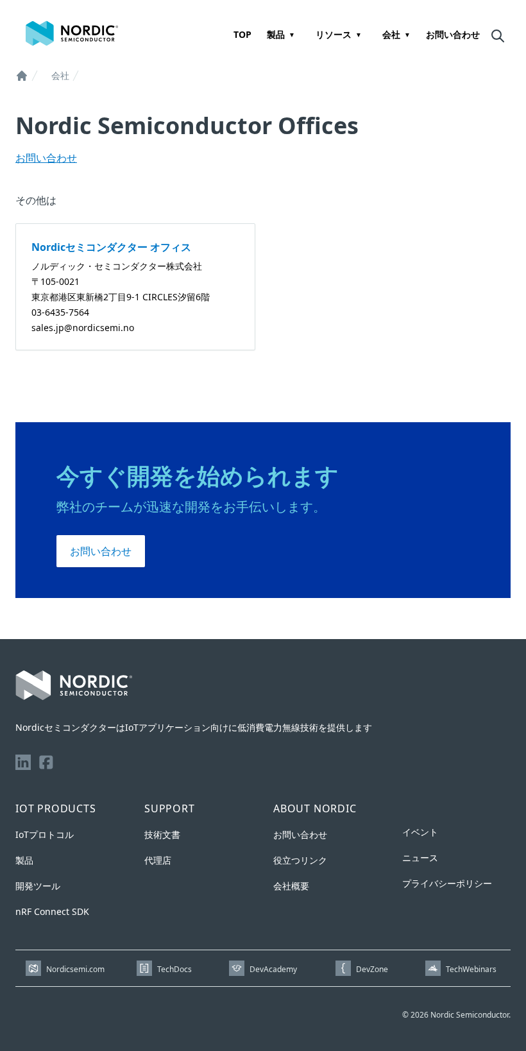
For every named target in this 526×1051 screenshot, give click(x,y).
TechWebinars (471, 969)
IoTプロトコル (44, 834)
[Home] (21, 75)
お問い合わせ (453, 34)
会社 (391, 34)
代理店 (157, 860)
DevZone (372, 969)
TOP (242, 34)
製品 (276, 34)
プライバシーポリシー (447, 883)
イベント (420, 832)
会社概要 (291, 886)
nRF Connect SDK (52, 911)
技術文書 (162, 834)
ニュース (420, 857)
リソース (334, 34)
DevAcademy (273, 969)
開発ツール (37, 886)
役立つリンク (300, 860)
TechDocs (174, 969)
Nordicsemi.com (75, 969)
